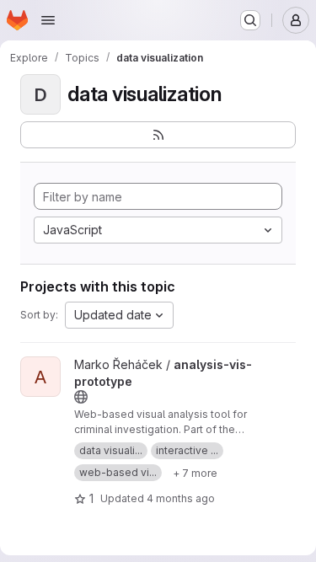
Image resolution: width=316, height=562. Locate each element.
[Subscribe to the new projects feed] (158, 134)
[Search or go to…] (250, 20)
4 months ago (181, 498)
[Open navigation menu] (48, 20)
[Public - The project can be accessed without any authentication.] (81, 397)
